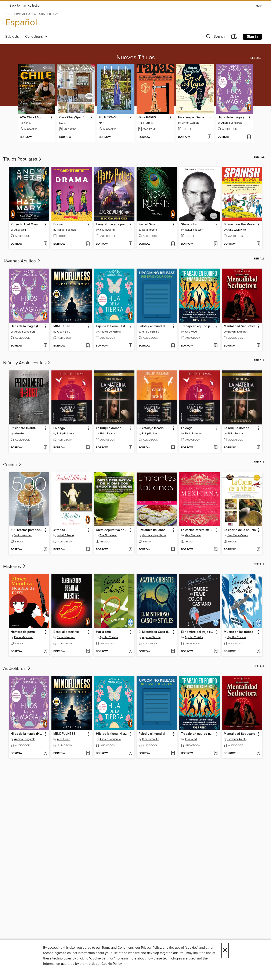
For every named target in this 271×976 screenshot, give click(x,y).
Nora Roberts (150, 230)
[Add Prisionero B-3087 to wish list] (45, 448)
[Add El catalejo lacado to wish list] (173, 448)
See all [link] (255, 58)
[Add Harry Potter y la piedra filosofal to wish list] (130, 244)
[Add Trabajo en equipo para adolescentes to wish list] (215, 346)
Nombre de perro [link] (23, 632)
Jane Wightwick (236, 230)
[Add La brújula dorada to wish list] (130, 448)
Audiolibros (15, 668)
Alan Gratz (20, 433)
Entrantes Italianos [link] (151, 530)
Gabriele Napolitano (154, 535)
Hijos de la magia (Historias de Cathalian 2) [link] (232, 117)
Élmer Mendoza (23, 637)
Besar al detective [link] (66, 632)
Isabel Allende (65, 535)
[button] (215, 37)
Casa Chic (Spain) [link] (71, 117)
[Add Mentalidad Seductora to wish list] (258, 346)
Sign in (252, 36)
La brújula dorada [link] (108, 428)
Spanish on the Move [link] (239, 224)
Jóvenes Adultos (20, 261)
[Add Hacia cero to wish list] (130, 651)
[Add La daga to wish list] (87, 448)
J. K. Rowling (107, 230)
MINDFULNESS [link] (64, 326)
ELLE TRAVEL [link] (108, 117)
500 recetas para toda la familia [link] (27, 530)
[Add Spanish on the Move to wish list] (258, 244)
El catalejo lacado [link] (151, 428)
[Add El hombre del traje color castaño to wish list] (215, 651)
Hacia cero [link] (103, 632)
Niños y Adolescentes (25, 363)
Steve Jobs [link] (189, 224)
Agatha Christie (109, 637)
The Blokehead (108, 535)
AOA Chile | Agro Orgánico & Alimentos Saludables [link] (35, 117)
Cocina (10, 465)
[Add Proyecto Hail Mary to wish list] (45, 244)
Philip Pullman (65, 433)
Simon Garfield (190, 123)
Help (258, 5)
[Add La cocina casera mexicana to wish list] (215, 549)
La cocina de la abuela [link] (240, 530)
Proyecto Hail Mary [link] (24, 224)
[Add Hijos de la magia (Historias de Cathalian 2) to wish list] (249, 137)
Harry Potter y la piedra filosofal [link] (112, 224)
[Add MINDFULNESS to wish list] (87, 346)
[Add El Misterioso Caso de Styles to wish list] (173, 651)
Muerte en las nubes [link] (238, 632)
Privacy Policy (151, 948)
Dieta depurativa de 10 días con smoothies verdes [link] (112, 530)
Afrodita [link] (59, 530)
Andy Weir (20, 230)
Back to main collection (25, 6)
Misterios (12, 567)
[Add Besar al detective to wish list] (87, 651)
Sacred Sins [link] (146, 224)
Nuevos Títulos (135, 57)
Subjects (12, 36)
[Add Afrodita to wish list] (87, 549)
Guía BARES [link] (147, 117)
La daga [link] (59, 428)
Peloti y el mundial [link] (151, 326)
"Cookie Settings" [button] (102, 958)
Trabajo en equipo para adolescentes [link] (197, 326)
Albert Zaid (63, 331)
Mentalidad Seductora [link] (240, 326)
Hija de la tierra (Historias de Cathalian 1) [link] (112, 326)
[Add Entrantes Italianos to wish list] (173, 549)
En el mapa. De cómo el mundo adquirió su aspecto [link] (193, 117)
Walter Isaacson (194, 230)
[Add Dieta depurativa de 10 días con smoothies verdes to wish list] (130, 549)
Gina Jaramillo (150, 331)
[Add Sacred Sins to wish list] (173, 244)
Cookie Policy (111, 964)
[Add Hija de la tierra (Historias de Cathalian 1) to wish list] (130, 346)
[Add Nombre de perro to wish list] (45, 651)
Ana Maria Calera (237, 535)
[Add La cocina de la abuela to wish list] (258, 549)
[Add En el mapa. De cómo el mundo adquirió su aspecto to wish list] (209, 137)
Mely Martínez (193, 535)
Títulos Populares (20, 159)
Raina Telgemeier (67, 230)
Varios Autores (23, 535)
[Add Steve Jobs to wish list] (215, 244)
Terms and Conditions (118, 948)
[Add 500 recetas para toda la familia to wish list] (45, 549)
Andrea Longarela (231, 123)
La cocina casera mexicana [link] (197, 530)
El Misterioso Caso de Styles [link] (154, 632)
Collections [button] (34, 36)
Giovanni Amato (236, 331)
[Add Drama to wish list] (87, 244)
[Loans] (234, 37)
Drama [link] (58, 224)
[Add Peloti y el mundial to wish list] (173, 346)
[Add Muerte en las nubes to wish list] (258, 651)
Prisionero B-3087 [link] (24, 428)
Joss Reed (191, 331)
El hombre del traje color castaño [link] (197, 632)
